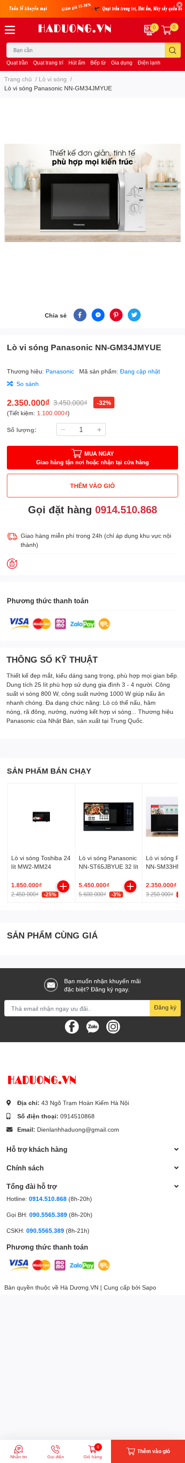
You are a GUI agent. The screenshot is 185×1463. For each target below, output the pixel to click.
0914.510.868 (126, 509)
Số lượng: (22, 429)
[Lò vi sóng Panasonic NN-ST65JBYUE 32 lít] (109, 817)
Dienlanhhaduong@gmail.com (78, 1129)
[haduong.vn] (77, 30)
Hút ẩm (76, 62)
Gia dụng (122, 62)
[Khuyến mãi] (92, 9)
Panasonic (61, 371)
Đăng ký (165, 1007)
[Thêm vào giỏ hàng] (63, 886)
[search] (173, 50)
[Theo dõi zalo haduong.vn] (92, 1026)
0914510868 (77, 1116)
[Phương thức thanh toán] (60, 623)
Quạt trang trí (48, 62)
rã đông (34, 711)
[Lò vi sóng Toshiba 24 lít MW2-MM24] (41, 817)
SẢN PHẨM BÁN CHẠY (49, 770)
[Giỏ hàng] (166, 30)
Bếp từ (98, 62)
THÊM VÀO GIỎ (92, 485)
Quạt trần (17, 62)
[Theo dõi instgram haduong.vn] (113, 1026)
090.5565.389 (49, 1214)
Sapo (149, 1287)
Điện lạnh (149, 62)
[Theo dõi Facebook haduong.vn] (72, 1026)
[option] (92, 193)
